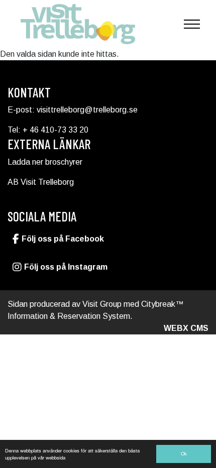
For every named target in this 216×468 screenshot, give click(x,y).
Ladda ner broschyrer (45, 162)
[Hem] (78, 24)
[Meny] (192, 24)
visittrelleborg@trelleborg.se (87, 109)
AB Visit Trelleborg (41, 182)
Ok (184, 453)
